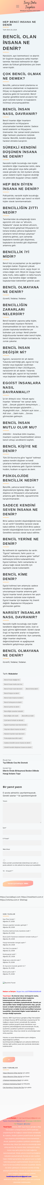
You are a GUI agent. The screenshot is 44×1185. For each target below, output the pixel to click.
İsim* (4, 828)
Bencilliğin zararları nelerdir (13, 711)
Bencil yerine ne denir (11, 707)
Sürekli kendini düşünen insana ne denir (17, 747)
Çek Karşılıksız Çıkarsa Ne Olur (13, 1087)
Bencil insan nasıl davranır (13, 689)
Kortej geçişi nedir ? (9, 954)
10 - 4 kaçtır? (8, 871)
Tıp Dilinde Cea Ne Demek (15, 762)
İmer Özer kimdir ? (9, 919)
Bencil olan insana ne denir (13, 698)
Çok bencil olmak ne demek (13, 720)
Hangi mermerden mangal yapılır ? (14, 942)
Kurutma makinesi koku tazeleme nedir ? (16, 931)
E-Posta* (6, 838)
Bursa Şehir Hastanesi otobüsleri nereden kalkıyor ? (20, 937)
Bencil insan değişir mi (11, 680)
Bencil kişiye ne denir (11, 693)
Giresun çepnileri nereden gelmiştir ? (15, 925)
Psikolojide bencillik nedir (13, 738)
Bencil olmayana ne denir (13, 702)
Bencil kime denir (32, 689)
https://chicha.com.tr (9, 900)
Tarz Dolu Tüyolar (30, 5)
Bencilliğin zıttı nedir (11, 716)
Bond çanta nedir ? (9, 972)
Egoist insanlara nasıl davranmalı (15, 725)
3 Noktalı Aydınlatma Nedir (12, 1080)
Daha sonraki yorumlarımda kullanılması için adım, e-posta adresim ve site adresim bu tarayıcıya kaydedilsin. (22, 864)
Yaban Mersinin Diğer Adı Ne (12, 1073)
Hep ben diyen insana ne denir (14, 729)
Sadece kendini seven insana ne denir (17, 743)
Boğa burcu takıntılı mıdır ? (12, 960)
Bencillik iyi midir (27, 716)
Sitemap (23, 900)
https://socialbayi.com (10, 897)
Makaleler (13, 674)
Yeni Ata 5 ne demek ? (10, 948)
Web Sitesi (6, 849)
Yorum (5, 801)
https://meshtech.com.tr (32, 897)
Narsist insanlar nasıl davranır (14, 734)
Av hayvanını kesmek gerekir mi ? (14, 966)
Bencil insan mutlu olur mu (13, 684)
